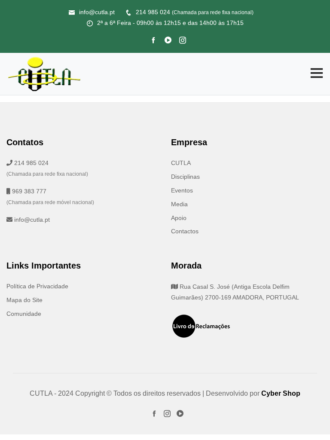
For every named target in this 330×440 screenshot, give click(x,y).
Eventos (182, 190)
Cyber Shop (280, 393)
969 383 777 (28, 191)
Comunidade (23, 313)
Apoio (178, 217)
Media (179, 204)
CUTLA (181, 162)
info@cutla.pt (97, 12)
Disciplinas (185, 176)
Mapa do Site (24, 299)
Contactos (185, 231)
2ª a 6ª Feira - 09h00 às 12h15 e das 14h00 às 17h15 (170, 22)
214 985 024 (195, 12)
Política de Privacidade (37, 286)
